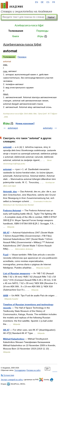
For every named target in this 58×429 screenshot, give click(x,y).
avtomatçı (48, 128)
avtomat (7, 169)
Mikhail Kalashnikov (13, 339)
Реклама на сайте (33, 370)
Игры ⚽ (42, 36)
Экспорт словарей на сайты (12, 380)
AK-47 (6, 232)
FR (53, 2)
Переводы (42, 31)
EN (36, 2)
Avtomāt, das (10, 191)
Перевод (21, 57)
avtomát (7, 147)
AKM (5, 295)
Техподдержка (20, 370)
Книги (15, 36)
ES (48, 2)
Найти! (51, 17)
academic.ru (12, 5)
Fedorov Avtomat (12, 210)
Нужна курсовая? (25, 123)
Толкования (15, 31)
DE (42, 2)
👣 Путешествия (7, 375)
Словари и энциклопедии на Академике (26, 11)
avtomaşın (13, 128)
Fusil (5, 254)
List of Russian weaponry (16, 273)
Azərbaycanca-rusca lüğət (29, 25)
